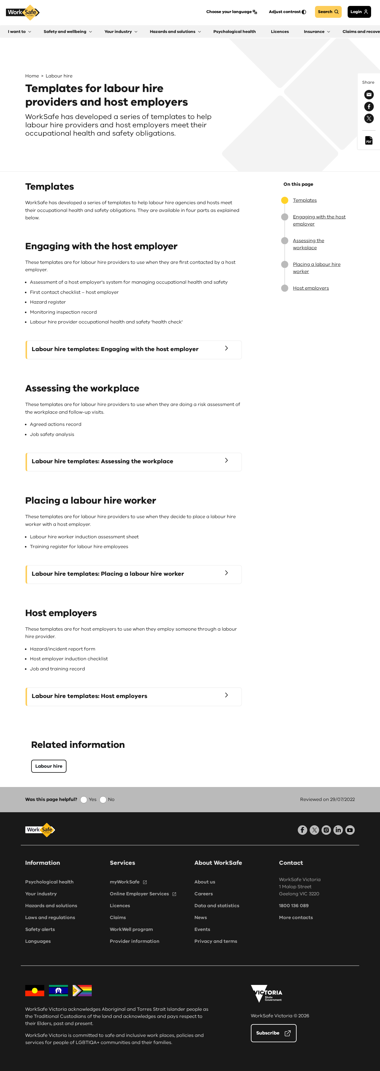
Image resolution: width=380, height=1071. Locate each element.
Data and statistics (216, 905)
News (200, 917)
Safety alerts (40, 929)
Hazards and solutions (51, 905)
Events (202, 929)
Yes (92, 799)
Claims (118, 917)
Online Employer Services (139, 894)
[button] (19, 31)
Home (32, 76)
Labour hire (59, 76)
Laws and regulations (50, 917)
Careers (203, 894)
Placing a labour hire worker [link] (317, 268)
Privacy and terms (215, 941)
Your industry (41, 894)
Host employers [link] (311, 288)
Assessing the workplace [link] (308, 244)
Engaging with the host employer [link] (319, 220)
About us (204, 882)
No (111, 799)
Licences (120, 905)
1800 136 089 (294, 905)
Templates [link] (305, 200)
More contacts (296, 917)
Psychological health (49, 882)
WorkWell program (131, 929)
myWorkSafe (125, 882)
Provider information (134, 941)
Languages (38, 941)
